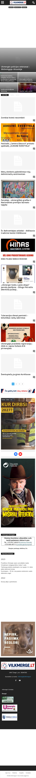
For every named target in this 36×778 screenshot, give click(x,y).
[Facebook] (16, 680)
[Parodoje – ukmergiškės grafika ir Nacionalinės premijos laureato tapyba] (18, 189)
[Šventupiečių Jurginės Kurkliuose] (18, 363)
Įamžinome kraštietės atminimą (7, 90)
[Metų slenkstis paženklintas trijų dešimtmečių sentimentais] (18, 161)
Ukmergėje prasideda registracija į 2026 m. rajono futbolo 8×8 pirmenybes (16, 346)
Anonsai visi (18, 7)
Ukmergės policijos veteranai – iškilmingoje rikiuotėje (15, 68)
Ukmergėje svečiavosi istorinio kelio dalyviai (26, 80)
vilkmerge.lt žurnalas (7, 689)
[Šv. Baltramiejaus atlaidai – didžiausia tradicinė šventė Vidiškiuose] (18, 219)
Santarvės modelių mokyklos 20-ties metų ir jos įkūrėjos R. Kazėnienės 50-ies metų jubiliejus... (8, 78)
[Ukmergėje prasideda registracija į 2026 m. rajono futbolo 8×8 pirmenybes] (18, 332)
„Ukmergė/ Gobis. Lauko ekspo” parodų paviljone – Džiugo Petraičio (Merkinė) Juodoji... (17, 287)
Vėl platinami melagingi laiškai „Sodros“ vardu (13, 565)
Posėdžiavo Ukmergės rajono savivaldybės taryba (15, 563)
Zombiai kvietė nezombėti (13, 117)
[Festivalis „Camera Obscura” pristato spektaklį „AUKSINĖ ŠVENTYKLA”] (18, 132)
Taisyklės (21, 773)
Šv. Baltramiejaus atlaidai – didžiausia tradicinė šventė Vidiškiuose (18, 231)
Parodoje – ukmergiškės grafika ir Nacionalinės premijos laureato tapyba (16, 202)
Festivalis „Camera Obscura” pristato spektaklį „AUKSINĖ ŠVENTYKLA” (17, 144)
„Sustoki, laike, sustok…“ (26, 91)
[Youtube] (20, 680)
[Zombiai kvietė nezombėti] (18, 106)
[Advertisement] (18, 28)
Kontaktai (28, 773)
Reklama (14, 773)
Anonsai (11, 7)
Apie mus (7, 773)
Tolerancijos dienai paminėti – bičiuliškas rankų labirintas (14, 316)
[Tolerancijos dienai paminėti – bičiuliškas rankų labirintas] (18, 304)
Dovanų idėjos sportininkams (9, 582)
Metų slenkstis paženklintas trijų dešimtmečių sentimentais (15, 173)
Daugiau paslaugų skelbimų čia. (18, 548)
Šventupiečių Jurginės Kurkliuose (15, 374)
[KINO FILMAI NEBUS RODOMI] (18, 248)
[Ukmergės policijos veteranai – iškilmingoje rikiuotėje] (18, 60)
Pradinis (12, 95)
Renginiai (24, 7)
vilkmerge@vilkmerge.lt (24, 676)
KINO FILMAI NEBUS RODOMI (14, 259)
